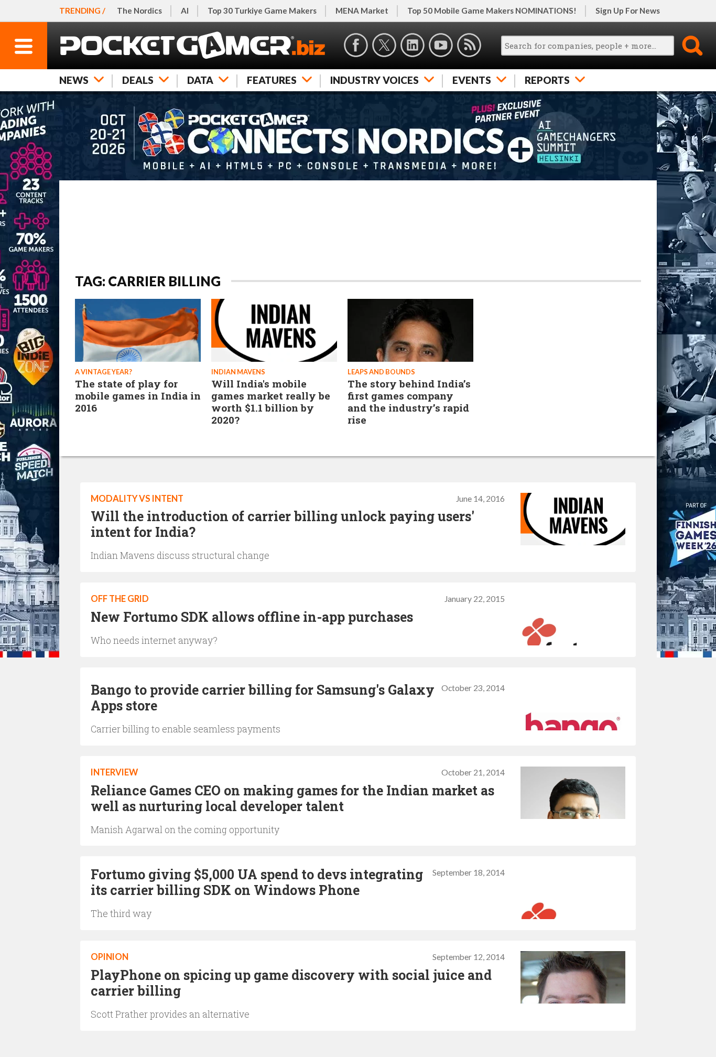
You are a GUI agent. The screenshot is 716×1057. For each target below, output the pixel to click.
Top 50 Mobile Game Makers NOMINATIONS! (492, 10)
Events (471, 80)
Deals (138, 80)
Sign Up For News (627, 10)
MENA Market (361, 10)
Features (272, 80)
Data (200, 80)
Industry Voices (374, 80)
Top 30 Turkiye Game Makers (262, 10)
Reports (547, 80)
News (74, 80)
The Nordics (139, 10)
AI (185, 10)
